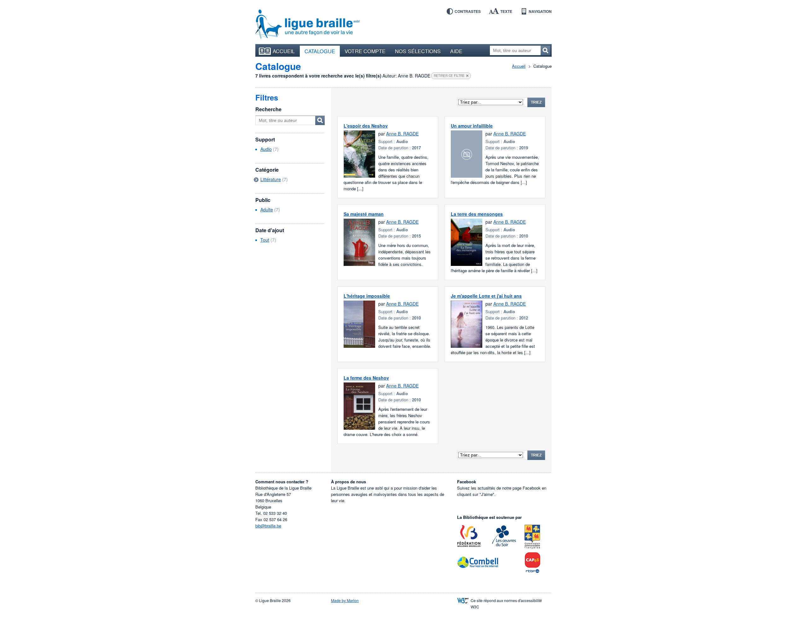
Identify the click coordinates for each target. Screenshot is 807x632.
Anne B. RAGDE (402, 133)
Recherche (268, 109)
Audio (266, 149)
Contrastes (468, 11)
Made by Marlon (345, 600)
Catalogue (320, 51)
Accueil (284, 51)
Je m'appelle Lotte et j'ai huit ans (486, 296)
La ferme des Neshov (366, 378)
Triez (536, 102)
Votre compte (365, 51)
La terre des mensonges (477, 214)
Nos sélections (418, 51)
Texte (506, 11)
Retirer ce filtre (449, 75)
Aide (456, 51)
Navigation (540, 11)
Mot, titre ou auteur (320, 120)
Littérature (270, 179)
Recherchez (545, 50)
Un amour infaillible (472, 126)
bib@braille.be (268, 526)
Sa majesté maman (364, 214)
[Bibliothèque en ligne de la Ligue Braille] (307, 24)
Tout (264, 240)
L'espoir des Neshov (366, 126)
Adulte (266, 209)
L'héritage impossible (367, 296)
